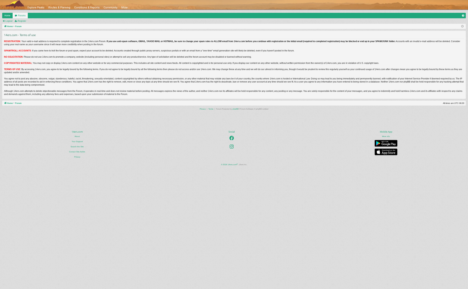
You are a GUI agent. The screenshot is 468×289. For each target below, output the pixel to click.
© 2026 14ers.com (229, 164)
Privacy (77, 157)
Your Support (77, 141)
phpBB (235, 109)
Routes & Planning (59, 7)
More (124, 7)
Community (110, 7)
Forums (22, 15)
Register (22, 21)
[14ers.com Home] (13, 4)
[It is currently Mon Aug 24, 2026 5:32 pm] (462, 26)
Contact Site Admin (77, 152)
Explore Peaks (36, 7)
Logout (8, 21)
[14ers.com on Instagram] (232, 146)
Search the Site (77, 147)
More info (386, 136)
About (77, 136)
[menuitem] (463, 15)
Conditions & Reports (87, 7)
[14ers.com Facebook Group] (231, 138)
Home (7, 15)
